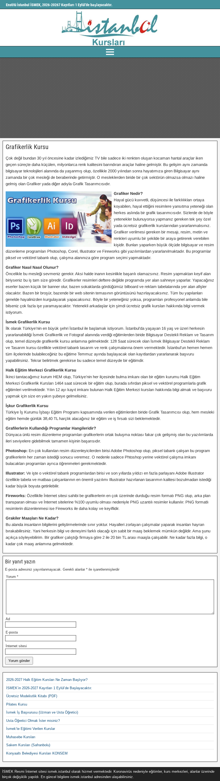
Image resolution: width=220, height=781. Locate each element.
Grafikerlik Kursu (27, 147)
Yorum (12, 577)
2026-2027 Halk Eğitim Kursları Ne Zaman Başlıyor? (46, 680)
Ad (8, 619)
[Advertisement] (110, 97)
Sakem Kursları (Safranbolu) (28, 745)
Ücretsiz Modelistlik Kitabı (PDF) (31, 696)
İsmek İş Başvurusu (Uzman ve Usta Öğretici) (42, 712)
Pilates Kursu (16, 704)
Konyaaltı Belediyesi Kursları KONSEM (37, 753)
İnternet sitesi (16, 646)
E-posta (12, 632)
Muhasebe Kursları (20, 737)
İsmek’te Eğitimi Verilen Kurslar (30, 729)
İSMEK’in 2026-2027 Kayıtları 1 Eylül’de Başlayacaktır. (49, 688)
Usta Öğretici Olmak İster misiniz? (33, 721)
